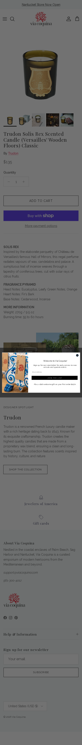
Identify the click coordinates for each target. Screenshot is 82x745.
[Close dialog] (77, 355)
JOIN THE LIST (54, 378)
